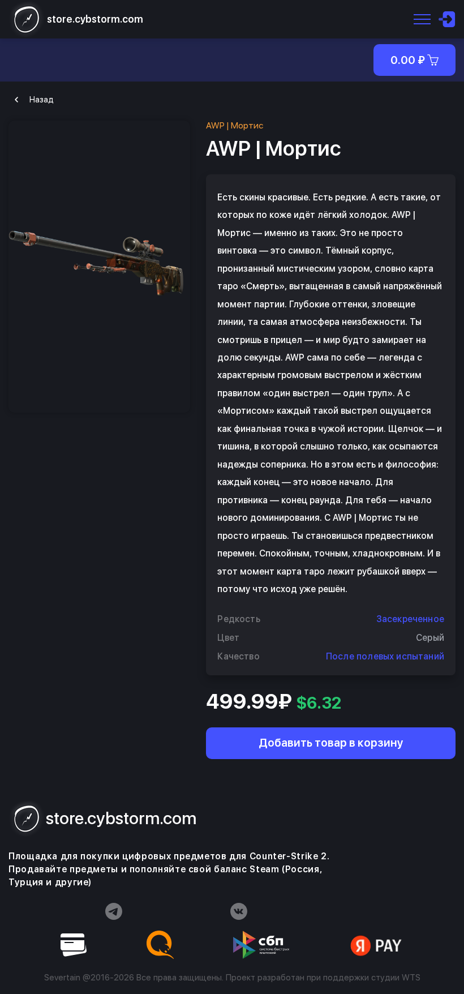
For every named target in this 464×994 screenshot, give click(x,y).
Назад (41, 99)
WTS (411, 977)
